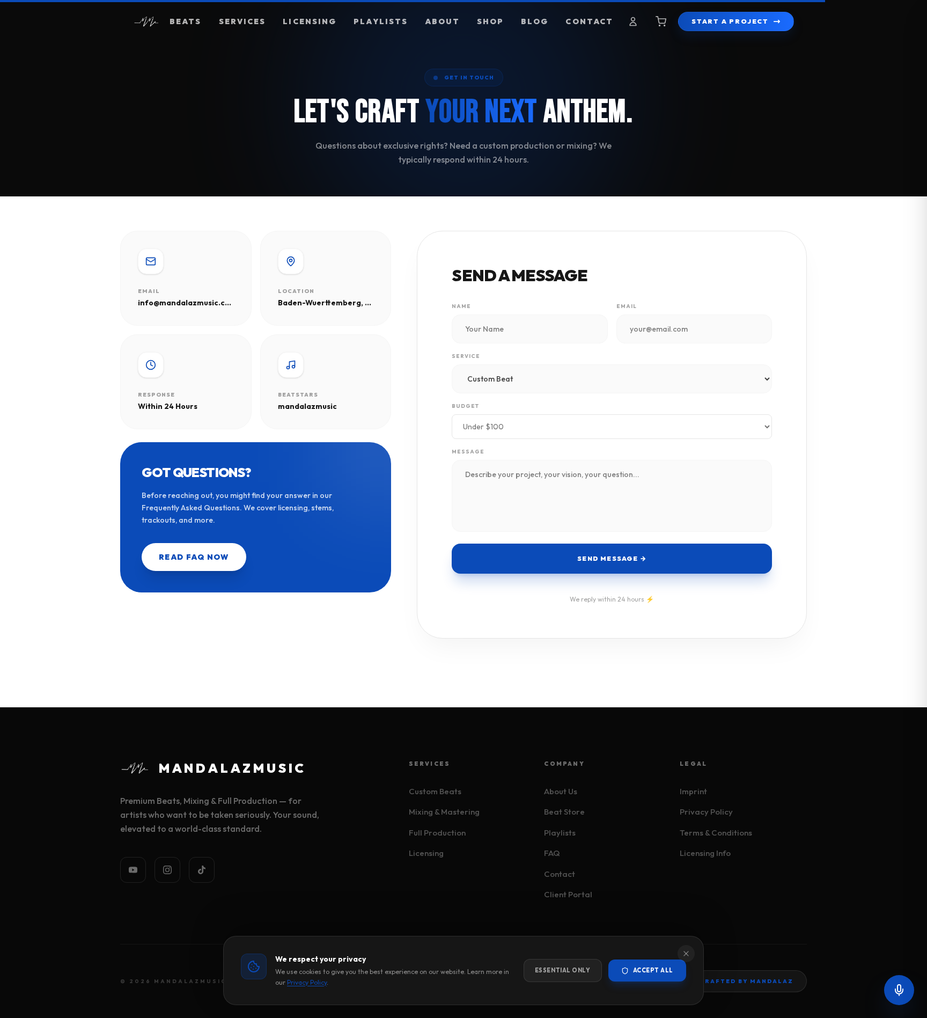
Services (242, 21)
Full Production (437, 832)
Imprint (693, 791)
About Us (560, 791)
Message (468, 451)
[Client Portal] (633, 21)
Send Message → (611, 558)
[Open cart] (661, 21)
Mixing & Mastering (444, 812)
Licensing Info (705, 853)
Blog (534, 21)
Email (626, 306)
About (442, 21)
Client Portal (568, 894)
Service (466, 356)
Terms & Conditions (716, 832)
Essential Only (563, 970)
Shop (490, 21)
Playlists (381, 21)
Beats (186, 21)
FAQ (552, 853)
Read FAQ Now (194, 557)
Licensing (309, 21)
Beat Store (564, 812)
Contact (589, 21)
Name (461, 306)
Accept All (653, 970)
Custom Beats (435, 791)
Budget (465, 405)
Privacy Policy (706, 812)
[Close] (686, 953)
